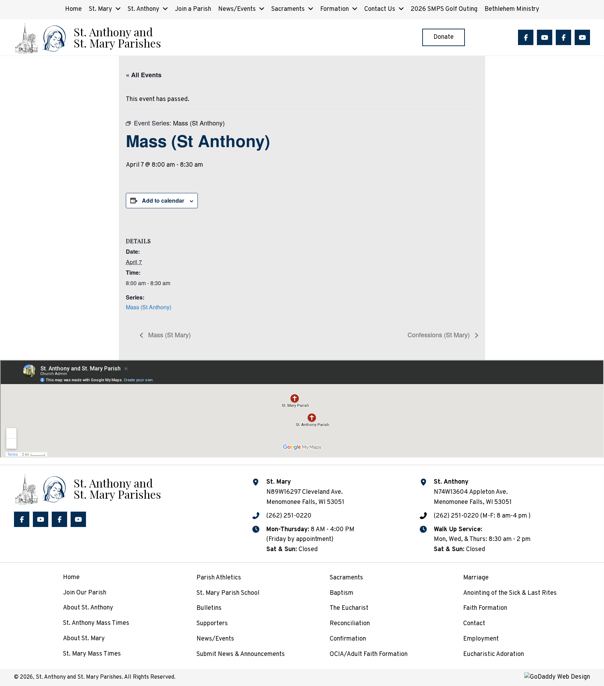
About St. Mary (84, 639)
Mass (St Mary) (168, 334)
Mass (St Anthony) (148, 307)
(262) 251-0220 (288, 516)
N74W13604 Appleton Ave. (471, 492)
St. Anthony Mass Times (96, 623)
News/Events (215, 639)
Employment (481, 639)
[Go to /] (87, 37)
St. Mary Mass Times (92, 654)
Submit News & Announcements (240, 654)
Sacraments (346, 578)
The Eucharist (349, 608)
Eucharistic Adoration (493, 654)
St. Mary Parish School (227, 593)
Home (71, 577)
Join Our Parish (84, 593)
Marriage (476, 578)
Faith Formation (485, 608)
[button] (525, 37)
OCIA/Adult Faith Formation (369, 654)
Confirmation (348, 639)
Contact (474, 624)
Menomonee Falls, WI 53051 (473, 502)
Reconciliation (350, 624)
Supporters (212, 624)
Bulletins (209, 608)
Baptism (341, 593)
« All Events (143, 74)
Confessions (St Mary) (440, 334)
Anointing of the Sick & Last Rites (510, 593)
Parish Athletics (218, 578)
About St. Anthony (88, 608)
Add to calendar (163, 200)
